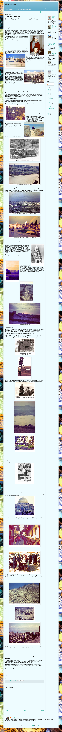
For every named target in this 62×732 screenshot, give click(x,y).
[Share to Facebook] (22, 680)
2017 (49, 94)
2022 (49, 89)
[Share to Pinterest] (23, 680)
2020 (49, 90)
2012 (49, 114)
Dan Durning (13, 717)
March (50, 102)
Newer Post (7, 710)
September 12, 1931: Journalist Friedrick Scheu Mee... (52, 109)
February (50, 103)
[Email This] (19, 680)
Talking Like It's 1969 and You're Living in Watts (52, 44)
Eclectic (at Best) (10, 4)
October (50, 99)
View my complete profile (9, 721)
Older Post (42, 710)
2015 (49, 97)
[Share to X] (21, 680)
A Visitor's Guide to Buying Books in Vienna (54, 17)
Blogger (39, 725)
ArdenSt (33, 725)
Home (25, 710)
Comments (50, 84)
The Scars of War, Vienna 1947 (54, 36)
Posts (49, 83)
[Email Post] (17, 680)
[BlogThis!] (20, 680)
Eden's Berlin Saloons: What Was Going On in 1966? (54, 27)
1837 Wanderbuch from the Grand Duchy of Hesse (54, 72)
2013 (49, 113)
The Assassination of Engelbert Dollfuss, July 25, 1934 (54, 53)
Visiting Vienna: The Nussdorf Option (54, 62)
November (50, 98)
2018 (49, 93)
